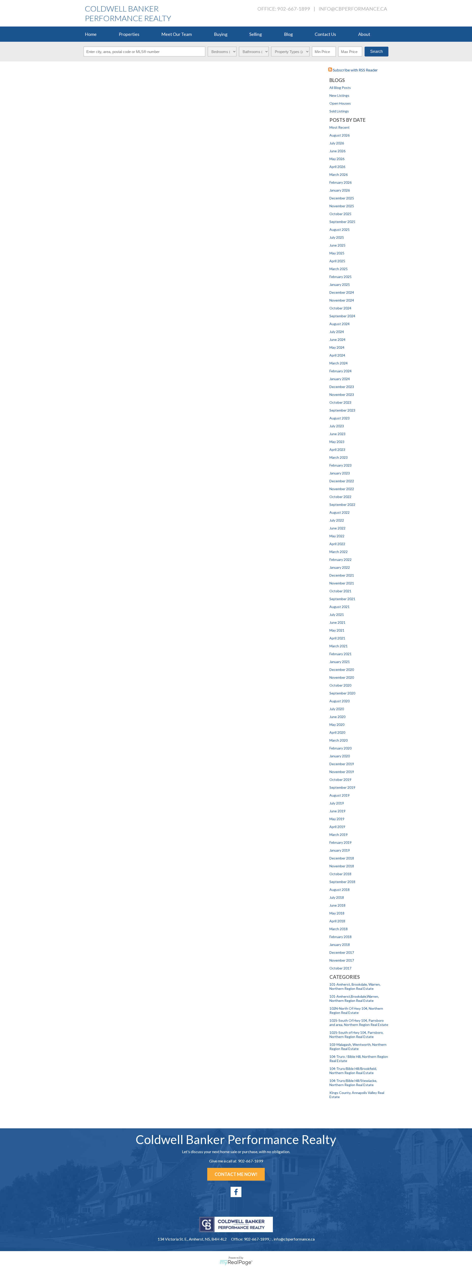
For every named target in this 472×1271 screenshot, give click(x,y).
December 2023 (341, 387)
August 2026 (339, 135)
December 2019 (341, 764)
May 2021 (336, 630)
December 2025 (341, 198)
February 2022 (340, 559)
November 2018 (341, 866)
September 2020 (342, 693)
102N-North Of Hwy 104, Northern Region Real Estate (356, 1010)
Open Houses (340, 103)
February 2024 (340, 371)
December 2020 (341, 669)
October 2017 (340, 968)
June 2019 (337, 811)
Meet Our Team (176, 34)
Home (91, 34)
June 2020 (337, 717)
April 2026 (337, 167)
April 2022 (337, 544)
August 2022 (339, 512)
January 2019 (339, 850)
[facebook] (236, 1192)
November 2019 (341, 772)
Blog (288, 34)
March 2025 (338, 269)
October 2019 (340, 779)
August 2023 (339, 418)
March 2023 (338, 457)
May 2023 (336, 442)
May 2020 (336, 724)
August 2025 (339, 229)
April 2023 (337, 449)
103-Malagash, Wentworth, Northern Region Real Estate (357, 1046)
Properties (129, 34)
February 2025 (340, 277)
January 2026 (339, 190)
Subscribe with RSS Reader (355, 70)
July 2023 (336, 426)
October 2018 (340, 874)
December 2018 (341, 858)
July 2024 (336, 332)
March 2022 (338, 552)
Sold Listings (339, 111)
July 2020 (336, 709)
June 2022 (337, 528)
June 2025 (337, 245)
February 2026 (340, 182)
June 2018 (337, 905)
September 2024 (342, 316)
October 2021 (340, 591)
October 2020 (340, 685)
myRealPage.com (236, 1262)
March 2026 (338, 174)
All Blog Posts (340, 87)
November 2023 (341, 394)
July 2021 (336, 614)
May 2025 (336, 253)
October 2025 (340, 214)
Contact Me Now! (236, 1174)
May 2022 (336, 536)
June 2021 (337, 622)
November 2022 (341, 489)
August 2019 (339, 795)
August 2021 (339, 607)
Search (376, 51)
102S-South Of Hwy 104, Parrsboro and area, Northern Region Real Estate (358, 1022)
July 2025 (336, 237)
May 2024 (336, 347)
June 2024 (337, 339)
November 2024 (341, 300)
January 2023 (339, 473)
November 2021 (341, 583)
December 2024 (341, 292)
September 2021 (342, 599)
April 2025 (337, 261)
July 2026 (336, 143)
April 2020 (337, 732)
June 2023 (337, 434)
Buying (220, 34)
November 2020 (341, 677)
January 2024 (339, 379)
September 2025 (342, 222)
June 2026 (337, 151)
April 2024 (337, 355)
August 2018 (339, 889)
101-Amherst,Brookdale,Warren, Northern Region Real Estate (354, 998)
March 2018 (338, 929)
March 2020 (338, 740)
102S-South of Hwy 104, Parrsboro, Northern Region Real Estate (356, 1034)
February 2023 (340, 465)
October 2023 (340, 402)
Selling (255, 34)
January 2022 (339, 567)
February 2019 (340, 842)
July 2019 (336, 803)
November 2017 (341, 960)
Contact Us (325, 34)
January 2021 (339, 662)
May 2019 (336, 819)
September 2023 (342, 410)
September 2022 (342, 504)
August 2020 (339, 701)
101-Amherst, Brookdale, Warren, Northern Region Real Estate (355, 986)
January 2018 (339, 944)
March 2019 (338, 834)
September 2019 (342, 787)
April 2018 (337, 921)
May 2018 (336, 913)
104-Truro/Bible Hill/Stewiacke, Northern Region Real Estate (353, 1082)
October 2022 (340, 497)
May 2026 (336, 159)
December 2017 (341, 952)
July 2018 (336, 897)
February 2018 (340, 937)
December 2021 (341, 575)
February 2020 (340, 748)
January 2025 (339, 284)
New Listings (339, 95)
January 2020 (339, 756)
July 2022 (336, 520)
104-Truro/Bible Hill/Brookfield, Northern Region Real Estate (353, 1070)
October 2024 (340, 308)
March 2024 (338, 363)
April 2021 (337, 638)
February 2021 (340, 654)
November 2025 (341, 206)
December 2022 (341, 481)
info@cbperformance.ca (353, 9)
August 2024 (339, 324)
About (364, 34)
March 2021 (338, 646)
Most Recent (339, 127)
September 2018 (342, 882)
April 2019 (337, 827)
